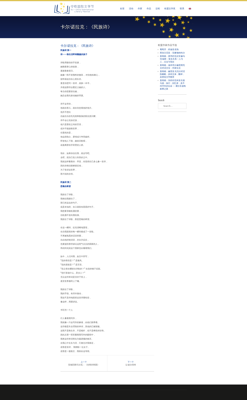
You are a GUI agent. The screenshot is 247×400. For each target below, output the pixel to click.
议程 (158, 8)
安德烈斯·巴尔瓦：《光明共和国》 (83, 363)
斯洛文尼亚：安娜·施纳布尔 (172, 52)
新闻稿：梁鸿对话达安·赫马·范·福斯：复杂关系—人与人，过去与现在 (172, 59)
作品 (149, 8)
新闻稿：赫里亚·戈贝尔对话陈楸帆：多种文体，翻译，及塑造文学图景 (172, 74)
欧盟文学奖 (169, 8)
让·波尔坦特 (130, 363)
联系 (182, 8)
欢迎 (122, 8)
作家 (140, 8)
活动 (131, 8)
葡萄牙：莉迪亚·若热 (169, 49)
